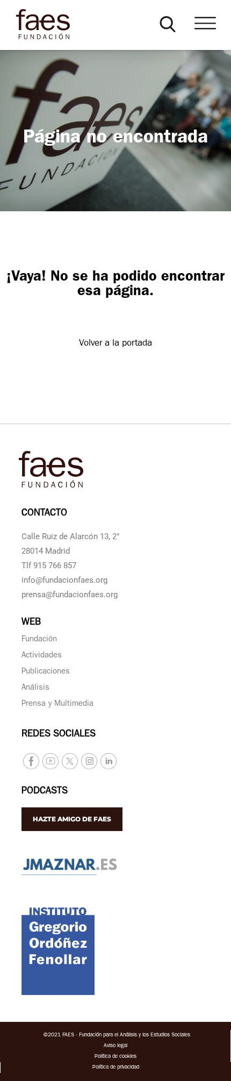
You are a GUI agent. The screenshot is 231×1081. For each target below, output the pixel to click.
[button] (168, 24)
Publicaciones (45, 672)
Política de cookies (115, 1056)
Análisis (35, 688)
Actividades (41, 656)
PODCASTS (44, 792)
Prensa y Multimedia (57, 704)
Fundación (39, 640)
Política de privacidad (115, 1067)
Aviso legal (115, 1046)
